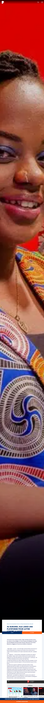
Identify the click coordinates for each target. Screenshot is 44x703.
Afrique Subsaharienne (25, 623)
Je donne (32, 632)
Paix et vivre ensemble (11, 623)
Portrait (18, 623)
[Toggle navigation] (42, 2)
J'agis (12, 632)
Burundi (31, 623)
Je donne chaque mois (22, 701)
